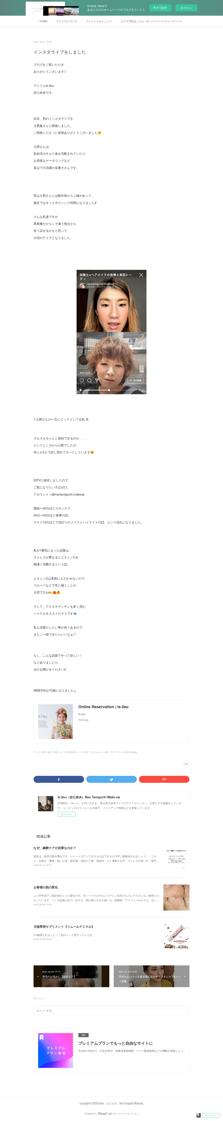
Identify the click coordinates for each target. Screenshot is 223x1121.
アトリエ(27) (40, 752)
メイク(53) (83, 752)
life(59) (133, 752)
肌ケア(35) (52, 752)
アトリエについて (66, 21)
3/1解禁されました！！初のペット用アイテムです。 (64, 935)
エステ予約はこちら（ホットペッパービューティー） (152, 21)
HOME (43, 21)
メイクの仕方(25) (67, 752)
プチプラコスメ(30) (119, 752)
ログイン (186, 8)
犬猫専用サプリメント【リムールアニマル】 (64, 926)
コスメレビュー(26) (98, 752)
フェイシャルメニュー (99, 21)
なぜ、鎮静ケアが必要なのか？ (55, 847)
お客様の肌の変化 (46, 887)
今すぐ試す (160, 7)
